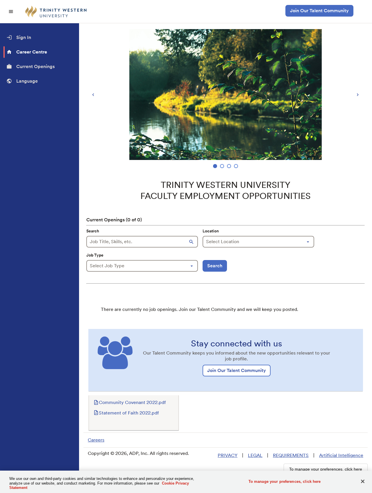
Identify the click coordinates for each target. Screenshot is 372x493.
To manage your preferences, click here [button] (325, 469)
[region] (225, 99)
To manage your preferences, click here (284, 481)
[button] (192, 241)
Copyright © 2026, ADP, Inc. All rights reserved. (138, 453)
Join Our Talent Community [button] (319, 10)
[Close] (362, 481)
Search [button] (214, 265)
